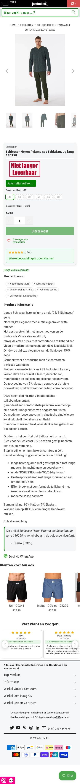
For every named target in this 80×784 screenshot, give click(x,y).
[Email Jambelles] (44, 728)
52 (29, 197)
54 (39, 197)
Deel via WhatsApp (20, 556)
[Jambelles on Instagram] (31, 728)
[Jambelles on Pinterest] (25, 728)
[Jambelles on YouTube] (18, 728)
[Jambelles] (40, 3)
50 (19, 197)
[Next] (72, 71)
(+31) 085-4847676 (59, 728)
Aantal (9, 213)
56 (48, 197)
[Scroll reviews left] (5, 644)
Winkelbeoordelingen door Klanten (31, 258)
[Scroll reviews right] (75, 644)
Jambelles (43, 738)
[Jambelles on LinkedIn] (38, 728)
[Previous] (7, 71)
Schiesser (11, 146)
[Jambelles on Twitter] (12, 728)
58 (58, 197)
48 (10, 197)
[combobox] (40, 12)
